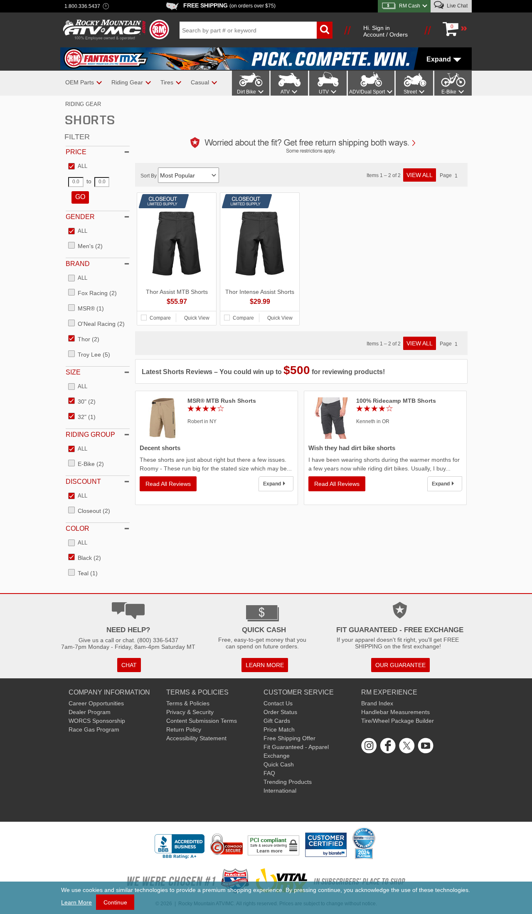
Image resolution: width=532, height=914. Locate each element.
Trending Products (288, 782)
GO (80, 196)
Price (76, 151)
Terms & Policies (187, 703)
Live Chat (457, 6)
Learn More (76, 902)
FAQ (269, 773)
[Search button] (324, 30)
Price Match (279, 729)
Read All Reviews (168, 483)
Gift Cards (277, 720)
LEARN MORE (265, 665)
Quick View (196, 318)
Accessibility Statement (196, 738)
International (280, 790)
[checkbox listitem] (77, 166)
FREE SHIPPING (229, 5)
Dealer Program (90, 712)
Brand (78, 263)
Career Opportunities (96, 703)
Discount (83, 481)
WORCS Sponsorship (97, 720)
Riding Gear (83, 104)
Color (77, 528)
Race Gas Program (94, 729)
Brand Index (377, 703)
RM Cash (409, 6)
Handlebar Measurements (395, 712)
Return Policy (183, 729)
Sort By (149, 176)
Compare (160, 318)
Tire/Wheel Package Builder (397, 720)
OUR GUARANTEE (400, 665)
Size (73, 372)
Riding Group (90, 434)
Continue (115, 902)
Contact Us (278, 703)
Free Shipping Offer (289, 738)
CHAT (129, 665)
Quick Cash (279, 764)
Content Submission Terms (201, 720)
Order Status (280, 712)
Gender (80, 216)
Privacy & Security (190, 712)
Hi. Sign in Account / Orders (385, 31)
